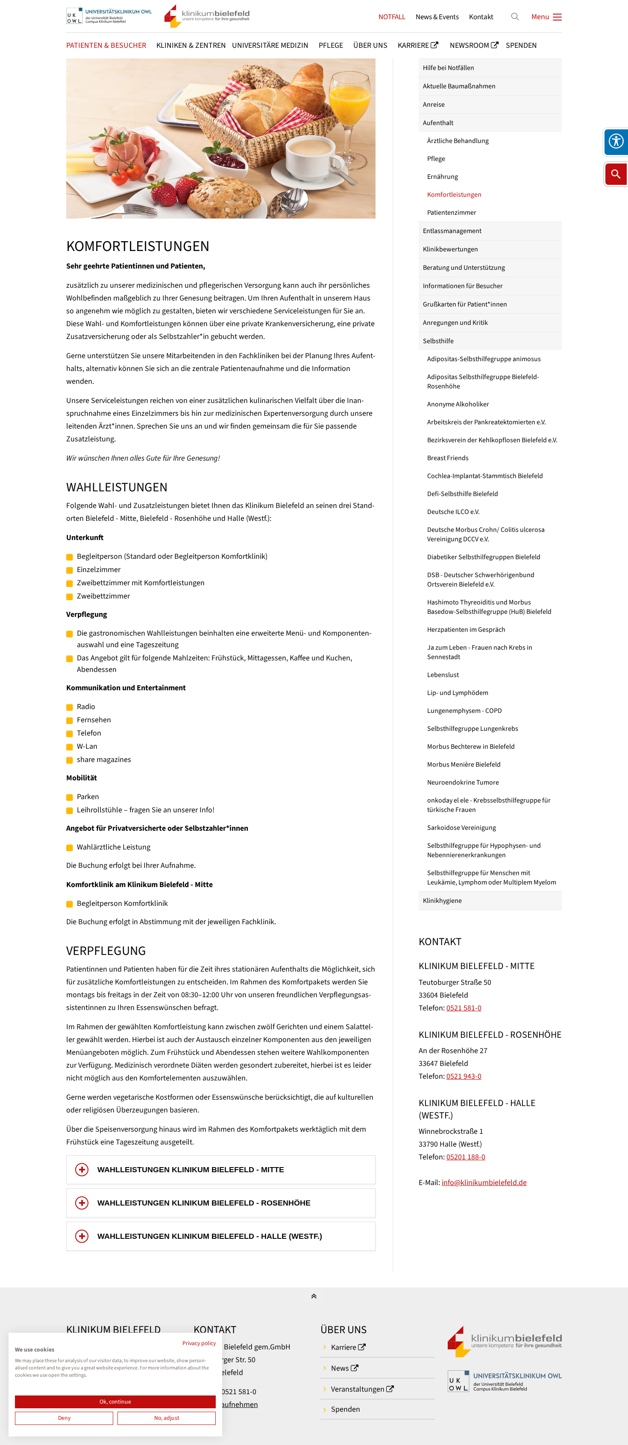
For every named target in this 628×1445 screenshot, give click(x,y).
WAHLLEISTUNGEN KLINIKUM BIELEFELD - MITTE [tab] (190, 1169)
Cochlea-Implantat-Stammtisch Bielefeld (485, 476)
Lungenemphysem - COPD (464, 710)
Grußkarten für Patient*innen (465, 304)
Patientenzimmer (451, 212)
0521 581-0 (463, 1008)
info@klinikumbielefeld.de (484, 1182)
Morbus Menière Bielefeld (464, 764)
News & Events (437, 17)
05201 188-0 (465, 1157)
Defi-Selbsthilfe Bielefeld (462, 494)
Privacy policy (199, 1343)
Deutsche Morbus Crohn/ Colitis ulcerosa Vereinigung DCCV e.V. (486, 534)
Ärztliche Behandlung (458, 141)
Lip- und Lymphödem (457, 693)
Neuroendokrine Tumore (463, 782)
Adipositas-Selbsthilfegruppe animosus (484, 359)
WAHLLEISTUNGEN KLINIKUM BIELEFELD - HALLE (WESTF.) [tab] (209, 1236)
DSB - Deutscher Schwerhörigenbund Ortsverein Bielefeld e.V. (480, 579)
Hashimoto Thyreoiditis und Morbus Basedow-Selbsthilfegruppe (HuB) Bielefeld (489, 607)
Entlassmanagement (452, 231)
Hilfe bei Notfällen (448, 68)
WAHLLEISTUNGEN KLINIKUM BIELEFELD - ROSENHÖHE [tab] (204, 1203)
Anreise (434, 104)
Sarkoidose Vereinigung (461, 827)
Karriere (343, 1347)
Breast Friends (448, 458)
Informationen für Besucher (463, 286)
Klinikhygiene (442, 900)
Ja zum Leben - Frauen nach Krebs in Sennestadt (479, 652)
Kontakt (481, 17)
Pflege (436, 158)
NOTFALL (392, 17)
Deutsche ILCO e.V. (453, 512)
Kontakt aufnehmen (226, 1404)
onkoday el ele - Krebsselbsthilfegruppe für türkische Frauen (489, 805)
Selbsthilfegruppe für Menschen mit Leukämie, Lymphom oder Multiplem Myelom (491, 877)
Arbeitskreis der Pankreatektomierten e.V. (486, 422)
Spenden (345, 1409)
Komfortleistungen (454, 194)
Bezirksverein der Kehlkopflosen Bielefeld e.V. (492, 440)
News (340, 1368)
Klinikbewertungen (450, 249)
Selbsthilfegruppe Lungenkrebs (472, 728)
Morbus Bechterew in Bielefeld (471, 746)
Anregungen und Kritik (455, 322)
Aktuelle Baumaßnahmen (459, 86)
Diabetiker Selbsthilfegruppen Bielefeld (483, 557)
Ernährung (442, 176)
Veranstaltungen (357, 1389)
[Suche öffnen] (616, 174)
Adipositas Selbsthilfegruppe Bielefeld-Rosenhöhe (483, 381)
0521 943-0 (463, 1076)
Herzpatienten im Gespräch (466, 629)
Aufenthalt (438, 123)
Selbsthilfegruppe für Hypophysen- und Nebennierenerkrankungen (484, 850)
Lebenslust (443, 675)
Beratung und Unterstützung (464, 267)
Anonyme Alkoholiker (458, 404)
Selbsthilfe (438, 341)
